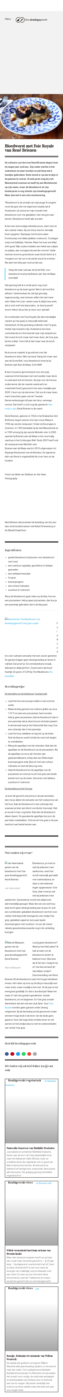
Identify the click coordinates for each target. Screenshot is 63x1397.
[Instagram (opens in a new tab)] (36, 6)
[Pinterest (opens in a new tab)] (31, 6)
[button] (7, 1054)
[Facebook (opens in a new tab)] (26, 6)
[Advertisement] (31, 60)
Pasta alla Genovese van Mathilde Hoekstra (31, 1148)
